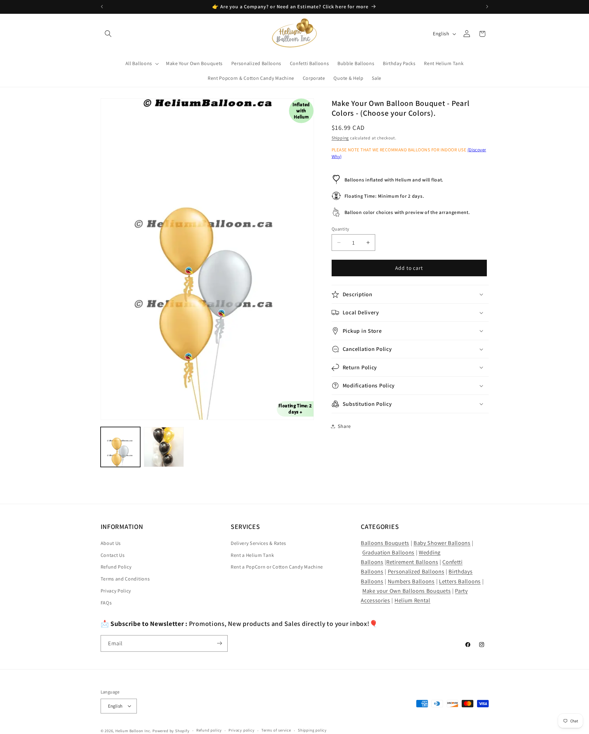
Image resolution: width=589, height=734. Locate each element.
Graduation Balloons (388, 552)
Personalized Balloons (416, 571)
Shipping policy (312, 730)
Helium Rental (412, 600)
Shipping (340, 138)
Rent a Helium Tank (252, 555)
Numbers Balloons (411, 581)
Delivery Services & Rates (258, 543)
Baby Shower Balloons (442, 542)
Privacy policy (241, 730)
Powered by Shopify (171, 730)
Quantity (340, 229)
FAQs (106, 603)
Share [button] (344, 426)
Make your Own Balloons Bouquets (406, 590)
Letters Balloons (460, 581)
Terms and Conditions (125, 579)
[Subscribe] (219, 643)
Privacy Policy (116, 591)
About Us (111, 543)
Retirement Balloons (412, 562)
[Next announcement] (487, 7)
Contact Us (113, 555)
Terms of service (276, 730)
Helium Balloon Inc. (133, 730)
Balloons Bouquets (385, 542)
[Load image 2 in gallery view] (164, 447)
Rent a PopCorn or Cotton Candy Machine (277, 567)
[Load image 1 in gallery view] (121, 447)
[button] (108, 34)
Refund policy (209, 730)
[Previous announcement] (102, 7)
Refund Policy (116, 567)
